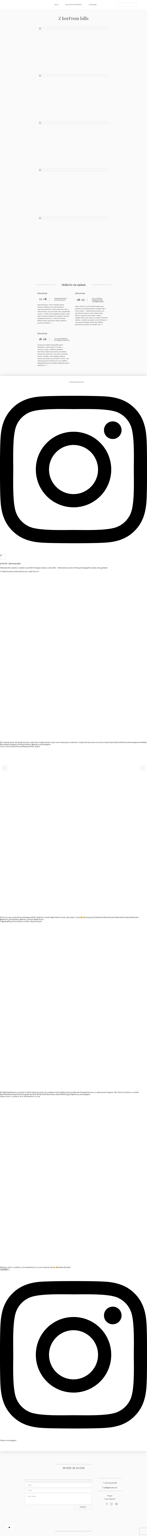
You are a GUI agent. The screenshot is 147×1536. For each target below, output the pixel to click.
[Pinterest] (116, 1505)
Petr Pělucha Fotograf (73, 1521)
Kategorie (93, 4)
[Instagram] (111, 1505)
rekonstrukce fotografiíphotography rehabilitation (4, 768)
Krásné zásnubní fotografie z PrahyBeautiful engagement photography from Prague (142, 768)
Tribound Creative (87, 1531)
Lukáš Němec (76, 1531)
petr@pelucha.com (110, 1488)
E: (103, 1488)
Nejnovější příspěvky (73, 4)
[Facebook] (107, 1505)
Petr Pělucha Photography (14, 6)
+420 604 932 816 (110, 1483)
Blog (57, 4)
